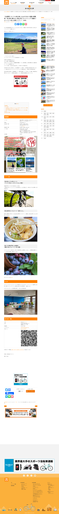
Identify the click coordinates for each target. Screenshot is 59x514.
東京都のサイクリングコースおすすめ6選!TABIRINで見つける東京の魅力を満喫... (50, 90)
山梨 (53, 121)
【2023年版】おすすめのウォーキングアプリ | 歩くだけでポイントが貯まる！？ (50, 97)
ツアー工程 (6, 106)
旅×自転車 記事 (31, 2)
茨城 (44, 120)
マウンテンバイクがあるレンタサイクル (38, 492)
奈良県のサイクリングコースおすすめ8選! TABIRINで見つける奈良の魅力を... (50, 101)
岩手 (47, 113)
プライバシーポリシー (51, 493)
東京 (47, 121)
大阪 (50, 125)
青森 (44, 113)
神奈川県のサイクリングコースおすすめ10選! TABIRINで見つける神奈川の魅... (50, 78)
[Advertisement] (20, 94)
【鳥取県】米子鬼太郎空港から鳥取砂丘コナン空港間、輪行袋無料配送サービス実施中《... (50, 67)
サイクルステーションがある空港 (37, 490)
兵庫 (53, 125)
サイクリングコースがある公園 (37, 485)
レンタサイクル (35, 497)
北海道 (45, 111)
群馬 (50, 120)
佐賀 (47, 134)
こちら (12, 277)
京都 (47, 125)
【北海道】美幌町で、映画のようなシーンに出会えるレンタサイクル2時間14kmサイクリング (50, 25)
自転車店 (34, 488)
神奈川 (50, 121)
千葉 (44, 121)
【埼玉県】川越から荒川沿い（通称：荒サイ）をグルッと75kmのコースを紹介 (50, 37)
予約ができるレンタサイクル (36, 484)
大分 (44, 136)
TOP (11, 482)
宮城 (50, 113)
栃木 (47, 120)
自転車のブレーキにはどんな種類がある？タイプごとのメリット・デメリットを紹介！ (50, 75)
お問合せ (53, 0)
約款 (48, 488)
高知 (53, 132)
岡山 (50, 129)
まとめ (6, 111)
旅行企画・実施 (7, 112)
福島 (47, 114)
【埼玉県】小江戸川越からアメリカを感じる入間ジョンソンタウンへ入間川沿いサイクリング (50, 33)
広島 (53, 129)
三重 (53, 123)
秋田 (53, 113)
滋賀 (44, 125)
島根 (47, 129)
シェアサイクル (35, 498)
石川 (50, 116)
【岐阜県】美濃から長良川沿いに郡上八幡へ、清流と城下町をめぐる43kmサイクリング (50, 48)
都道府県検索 (22, 2)
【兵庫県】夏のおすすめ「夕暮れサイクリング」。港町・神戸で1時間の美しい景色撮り (50, 52)
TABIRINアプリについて (50, 491)
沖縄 (44, 138)
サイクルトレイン (35, 489)
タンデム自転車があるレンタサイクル (37, 494)
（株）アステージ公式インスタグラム (17, 349)
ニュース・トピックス (24, 483)
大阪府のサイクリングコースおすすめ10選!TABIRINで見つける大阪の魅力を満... (50, 93)
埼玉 (53, 120)
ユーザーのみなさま (31, 391)
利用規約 (49, 492)
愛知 (50, 123)
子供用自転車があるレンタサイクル (37, 493)
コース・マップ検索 (13, 2)
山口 (44, 130)
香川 (47, 132)
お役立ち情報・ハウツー (24, 487)
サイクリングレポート (24, 485)
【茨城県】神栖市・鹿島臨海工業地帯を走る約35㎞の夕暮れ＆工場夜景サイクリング (50, 41)
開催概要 (6, 105)
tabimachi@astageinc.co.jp (25, 327)
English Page (48, 0)
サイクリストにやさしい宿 (36, 483)
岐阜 (44, 123)
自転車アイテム (23, 488)
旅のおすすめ (23, 484)
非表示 (17, 103)
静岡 (47, 123)
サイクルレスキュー (35, 499)
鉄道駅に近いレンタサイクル (36, 495)
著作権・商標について (51, 487)
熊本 (53, 134)
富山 (47, 116)
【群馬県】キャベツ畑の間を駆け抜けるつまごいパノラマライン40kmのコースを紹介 (50, 44)
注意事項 (49, 489)
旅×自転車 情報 (41, 2)
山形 (44, 114)
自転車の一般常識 (23, 489)
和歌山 (48, 127)
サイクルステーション (35, 487)
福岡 (44, 134)
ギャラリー (50, 2)
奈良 (44, 127)
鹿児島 (50, 136)
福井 (53, 116)
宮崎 (47, 136)
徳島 (44, 132)
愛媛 (50, 132)
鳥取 (44, 129)
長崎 (50, 134)
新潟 (44, 116)
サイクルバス (34, 500)
